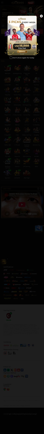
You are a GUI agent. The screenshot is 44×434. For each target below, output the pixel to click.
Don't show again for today (23, 58)
